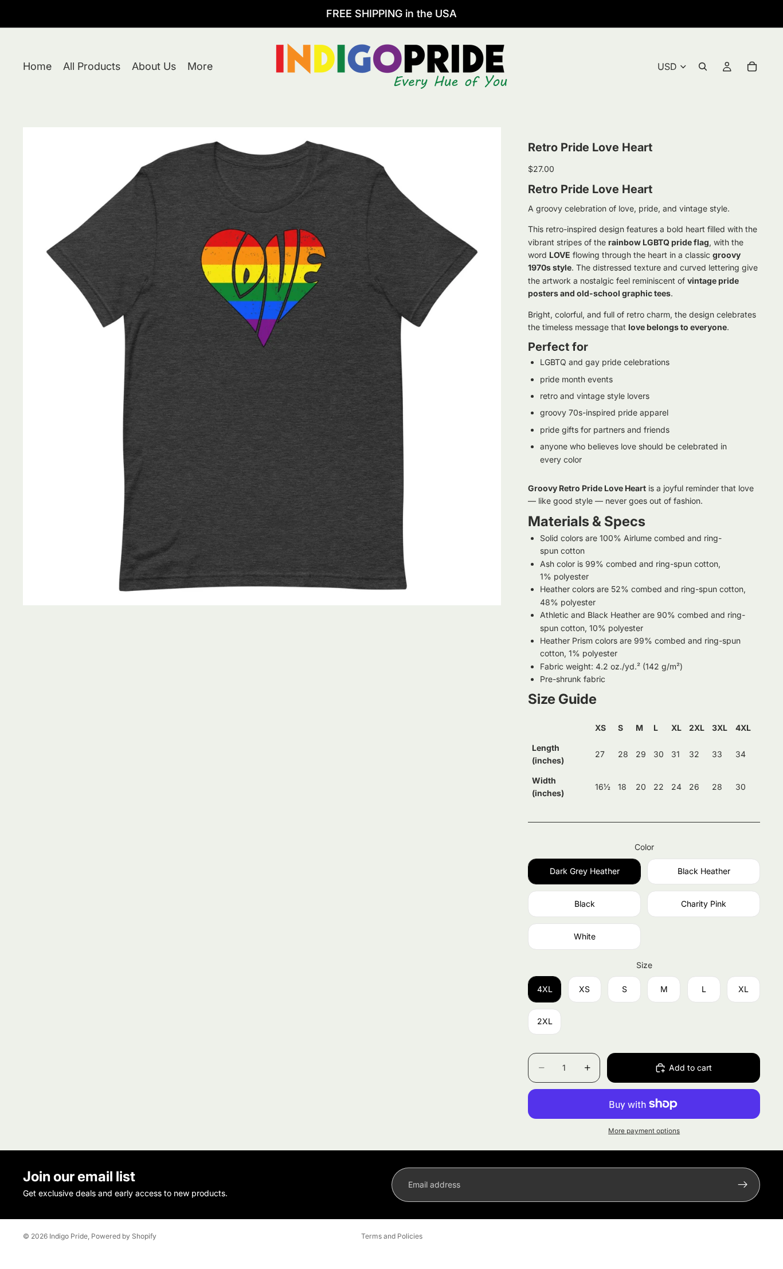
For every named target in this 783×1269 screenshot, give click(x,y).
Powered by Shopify (123, 1236)
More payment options (644, 1131)
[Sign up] (743, 1185)
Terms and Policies (391, 1236)
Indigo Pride (68, 1236)
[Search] (702, 66)
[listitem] (200, 66)
